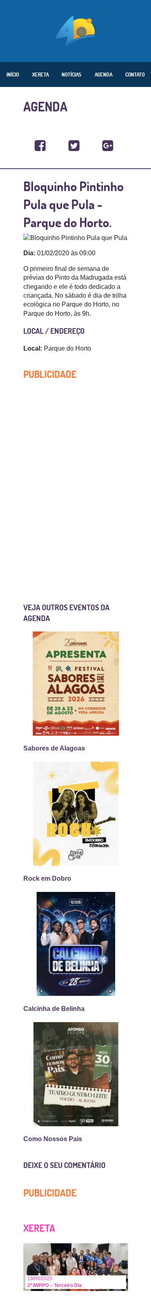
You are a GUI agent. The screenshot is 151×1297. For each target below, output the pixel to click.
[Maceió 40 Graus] (75, 30)
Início (12, 74)
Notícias (71, 74)
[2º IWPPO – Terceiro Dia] (75, 1266)
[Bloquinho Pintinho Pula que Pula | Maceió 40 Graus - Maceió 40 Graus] (40, 146)
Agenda (103, 74)
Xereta (40, 74)
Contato (135, 74)
